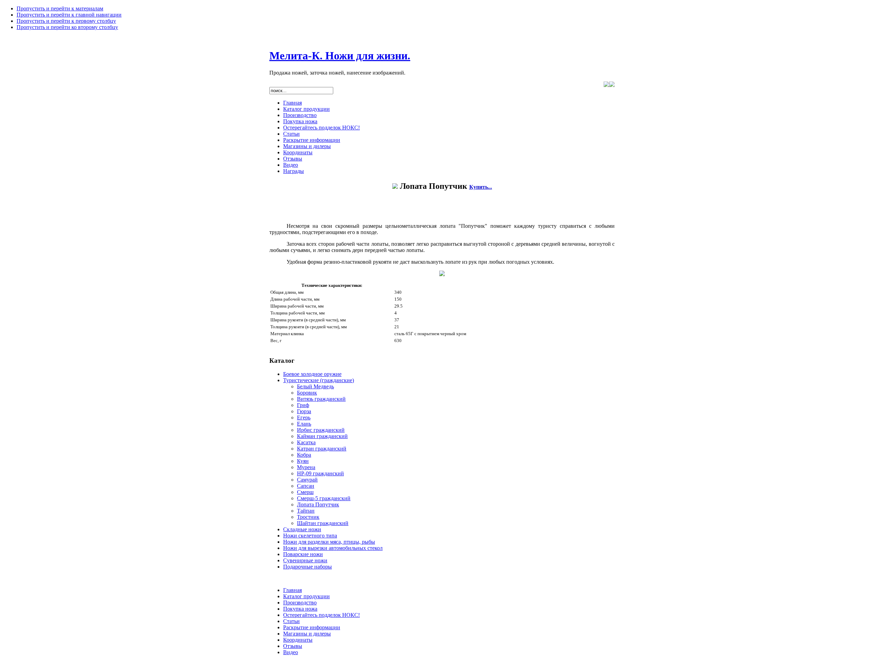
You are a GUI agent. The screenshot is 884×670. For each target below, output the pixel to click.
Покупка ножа (300, 121)
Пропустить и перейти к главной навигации (69, 15)
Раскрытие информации (311, 140)
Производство (300, 115)
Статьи (291, 134)
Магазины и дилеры (307, 146)
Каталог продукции (306, 109)
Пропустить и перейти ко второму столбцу (67, 27)
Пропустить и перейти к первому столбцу (66, 21)
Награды (293, 171)
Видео (290, 165)
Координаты (298, 152)
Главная (292, 103)
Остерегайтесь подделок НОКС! (321, 127)
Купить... (480, 187)
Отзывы (292, 159)
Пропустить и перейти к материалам (60, 8)
